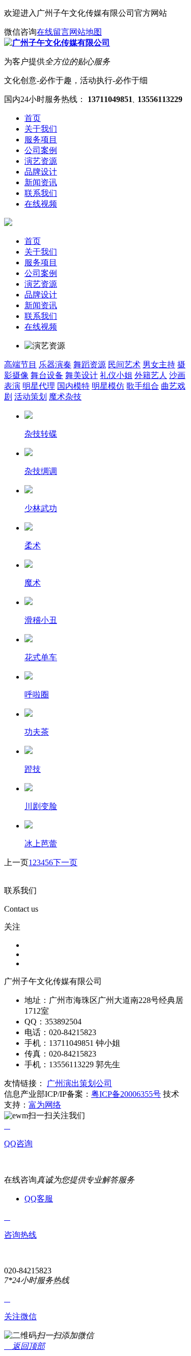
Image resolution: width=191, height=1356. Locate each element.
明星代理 (38, 386)
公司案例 (40, 273)
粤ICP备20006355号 (126, 1094)
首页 (32, 241)
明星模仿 (108, 386)
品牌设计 (40, 294)
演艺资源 (40, 284)
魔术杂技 (65, 396)
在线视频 (40, 326)
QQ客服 (38, 1198)
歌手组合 (142, 386)
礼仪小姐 (116, 375)
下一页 (65, 862)
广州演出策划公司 (79, 1083)
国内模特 (73, 386)
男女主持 (159, 364)
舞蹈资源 (89, 364)
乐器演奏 (55, 364)
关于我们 (40, 251)
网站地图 (85, 32)
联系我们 (40, 316)
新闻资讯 (40, 305)
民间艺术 (124, 364)
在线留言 (53, 32)
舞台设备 (47, 375)
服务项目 (40, 262)
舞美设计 (81, 375)
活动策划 (30, 396)
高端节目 (20, 364)
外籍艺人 (150, 375)
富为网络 (45, 1104)
